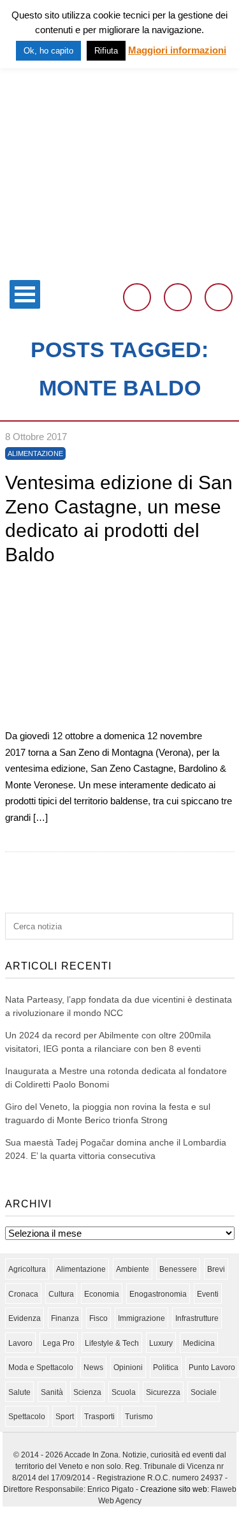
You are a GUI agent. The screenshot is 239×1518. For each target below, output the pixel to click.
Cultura (61, 1294)
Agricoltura (27, 1269)
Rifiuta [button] (106, 50)
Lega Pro (59, 1343)
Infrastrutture (197, 1318)
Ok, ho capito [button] (48, 50)
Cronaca (23, 1294)
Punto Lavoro (212, 1367)
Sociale (204, 1392)
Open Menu (25, 294)
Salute (19, 1392)
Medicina (199, 1343)
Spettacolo (26, 1416)
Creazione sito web (173, 1489)
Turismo (139, 1416)
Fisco (98, 1318)
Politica (165, 1367)
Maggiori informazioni (177, 50)
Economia (101, 1294)
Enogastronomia (158, 1294)
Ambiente (132, 1269)
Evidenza (24, 1318)
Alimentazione (35, 453)
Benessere (178, 1269)
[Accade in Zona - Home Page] (119, 265)
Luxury (161, 1343)
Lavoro (20, 1343)
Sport (64, 1416)
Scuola (124, 1392)
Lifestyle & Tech (112, 1343)
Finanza (65, 1318)
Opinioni (128, 1367)
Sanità (52, 1392)
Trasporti (99, 1416)
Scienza (87, 1392)
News (93, 1367)
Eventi (208, 1294)
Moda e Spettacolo (40, 1367)
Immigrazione (141, 1318)
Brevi (216, 1269)
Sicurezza (163, 1392)
